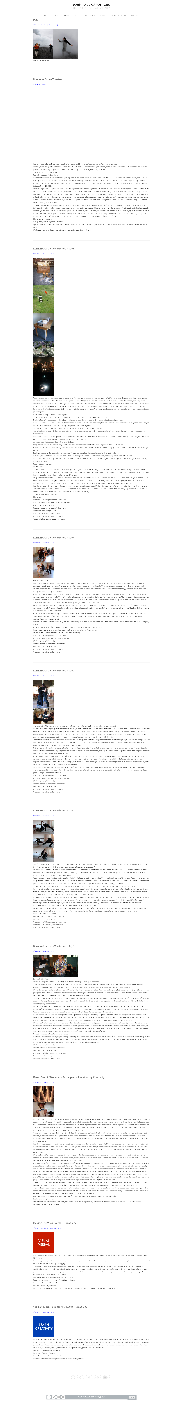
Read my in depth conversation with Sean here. (49, 508)
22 (91, 1377)
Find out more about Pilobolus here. (45, 175)
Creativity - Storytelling (41, 1228)
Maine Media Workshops (103, 984)
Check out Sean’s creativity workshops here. (48, 516)
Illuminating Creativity (63, 982)
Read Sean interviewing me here (44, 511)
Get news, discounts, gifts (91, 1397)
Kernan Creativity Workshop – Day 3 (54, 670)
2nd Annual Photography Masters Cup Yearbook (66, 1130)
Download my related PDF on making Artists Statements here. (54, 1280)
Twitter (53, 1397)
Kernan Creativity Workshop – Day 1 (54, 946)
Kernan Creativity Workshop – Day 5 (54, 248)
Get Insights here (78, 1359)
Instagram (58, 1397)
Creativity (38, 25)
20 (82, 1377)
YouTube (63, 1397)
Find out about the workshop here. (45, 1202)
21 (86, 1377)
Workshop (43, 25)
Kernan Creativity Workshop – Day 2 (54, 810)
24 (100, 1377)
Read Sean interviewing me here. (44, 919)
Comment (51, 25)
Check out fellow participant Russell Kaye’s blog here (51, 502)
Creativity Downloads (49, 1350)
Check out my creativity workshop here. (46, 513)
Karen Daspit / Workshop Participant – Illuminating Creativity (69, 1077)
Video (36, 84)
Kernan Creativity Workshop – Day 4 (54, 537)
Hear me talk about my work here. (45, 1285)
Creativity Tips (46, 1353)
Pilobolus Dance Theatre (47, 79)
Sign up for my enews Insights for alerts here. (48, 222)
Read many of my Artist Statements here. (47, 1283)
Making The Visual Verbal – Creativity (54, 1223)
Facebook (48, 1397)
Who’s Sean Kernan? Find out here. (45, 505)
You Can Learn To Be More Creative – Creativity (60, 1307)
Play (35, 19)
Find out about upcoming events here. (46, 1204)
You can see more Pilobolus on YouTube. (47, 172)
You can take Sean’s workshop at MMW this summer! (50, 519)
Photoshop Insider (67, 1277)
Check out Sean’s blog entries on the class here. (49, 500)
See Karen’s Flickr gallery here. (44, 1199)
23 (96, 1377)
